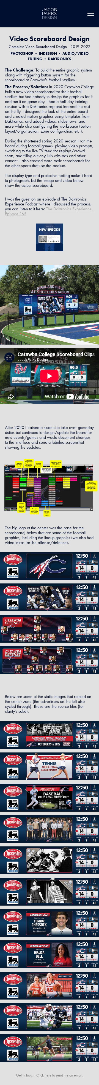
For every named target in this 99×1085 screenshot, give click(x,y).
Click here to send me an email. (59, 1075)
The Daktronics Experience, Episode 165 (49, 211)
